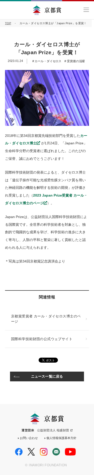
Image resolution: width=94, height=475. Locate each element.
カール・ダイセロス (47, 61)
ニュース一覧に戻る (47, 376)
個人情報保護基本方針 (61, 438)
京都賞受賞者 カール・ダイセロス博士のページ (46, 318)
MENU (86, 10)
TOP (8, 23)
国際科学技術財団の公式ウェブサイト (41, 339)
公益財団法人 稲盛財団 (53, 430)
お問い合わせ (29, 438)
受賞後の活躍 (75, 61)
